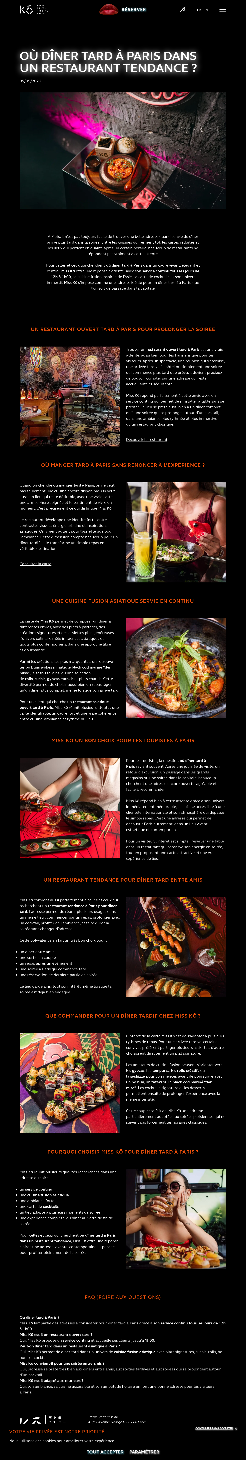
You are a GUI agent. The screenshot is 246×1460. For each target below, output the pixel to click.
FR (199, 10)
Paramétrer (144, 1452)
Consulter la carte (35, 563)
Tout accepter (105, 1452)
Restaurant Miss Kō (103, 1417)
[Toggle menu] (222, 9)
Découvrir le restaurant (146, 439)
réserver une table (207, 841)
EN (206, 10)
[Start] (182, 9)
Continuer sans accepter (214, 1428)
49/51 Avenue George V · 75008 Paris (116, 1422)
